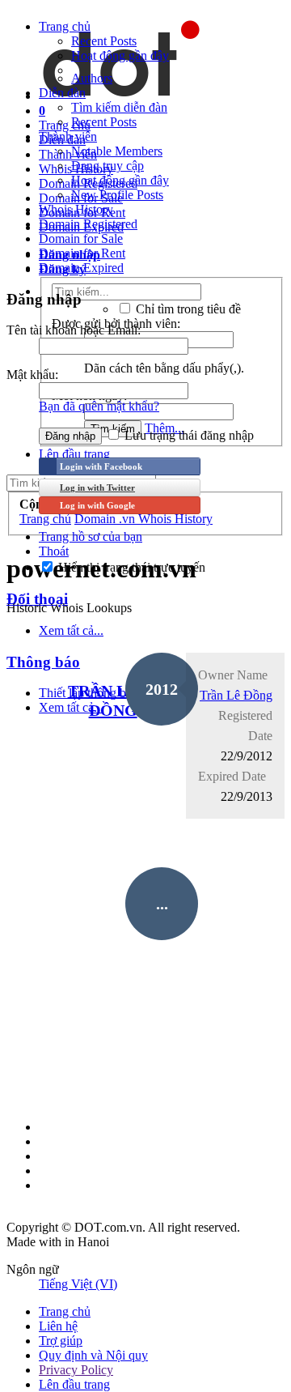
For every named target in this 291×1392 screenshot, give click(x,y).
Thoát (54, 551)
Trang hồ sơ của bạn (90, 536)
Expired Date (232, 776)
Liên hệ (58, 1326)
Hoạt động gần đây (120, 55)
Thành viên (68, 136)
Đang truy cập (107, 165)
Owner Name (233, 675)
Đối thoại (37, 598)
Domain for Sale (81, 238)
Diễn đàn (62, 93)
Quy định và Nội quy (93, 1355)
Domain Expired (81, 268)
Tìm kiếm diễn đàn (119, 107)
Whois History (76, 209)
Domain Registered (88, 224)
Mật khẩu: (32, 374)
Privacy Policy (76, 1370)
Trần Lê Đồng (236, 695)
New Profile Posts (117, 195)
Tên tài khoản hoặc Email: (73, 330)
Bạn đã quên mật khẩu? (99, 406)
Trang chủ (65, 26)
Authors (91, 78)
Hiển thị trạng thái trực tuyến (130, 567)
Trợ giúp (60, 1340)
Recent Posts (104, 41)
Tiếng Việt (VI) (78, 1284)
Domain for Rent (82, 253)
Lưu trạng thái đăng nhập (187, 435)
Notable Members (116, 151)
